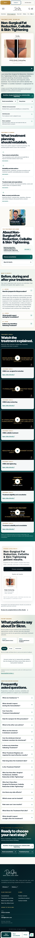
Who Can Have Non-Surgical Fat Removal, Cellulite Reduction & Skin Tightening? (13, 775)
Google (10, 648)
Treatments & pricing (7, 898)
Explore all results (17, 574)
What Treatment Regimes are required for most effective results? (15, 754)
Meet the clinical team (7, 903)
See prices (26, 101)
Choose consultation (17, 257)
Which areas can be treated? (12, 798)
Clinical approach (11, 13)
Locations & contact (24, 898)
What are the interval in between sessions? (10, 732)
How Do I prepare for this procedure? (15, 719)
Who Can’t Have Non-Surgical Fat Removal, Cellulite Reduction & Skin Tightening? (13, 784)
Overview (3, 13)
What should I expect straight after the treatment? (12, 817)
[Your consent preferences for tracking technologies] (32, 935)
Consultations (5, 896)
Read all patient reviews (7, 673)
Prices (25, 934)
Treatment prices (26, 851)
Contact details (22, 900)
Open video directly (8, 374)
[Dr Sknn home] (10, 872)
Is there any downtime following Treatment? (10, 746)
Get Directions (28, 2)
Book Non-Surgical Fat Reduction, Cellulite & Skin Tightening (18, 95)
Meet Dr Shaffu (17, 262)
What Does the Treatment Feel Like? (15, 810)
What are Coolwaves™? (10, 698)
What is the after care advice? (13, 725)
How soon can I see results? (12, 804)
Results (29, 13)
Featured (4, 648)
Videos (24, 13)
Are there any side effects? (12, 792)
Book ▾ (5, 2)
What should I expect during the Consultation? (11, 705)
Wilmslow (5, 887)
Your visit (19, 13)
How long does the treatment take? (14, 761)
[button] (3, 8)
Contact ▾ (16, 2)
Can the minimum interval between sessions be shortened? (14, 739)
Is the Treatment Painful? (11, 767)
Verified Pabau (18, 648)
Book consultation (9, 101)
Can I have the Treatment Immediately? (11, 712)
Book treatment (6, 934)
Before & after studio (7, 900)
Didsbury (15, 887)
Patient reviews (22, 896)
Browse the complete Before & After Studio (14, 610)
